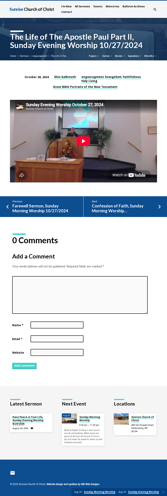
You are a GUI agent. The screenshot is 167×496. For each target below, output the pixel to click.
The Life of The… (59, 56)
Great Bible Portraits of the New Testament (85, 87)
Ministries (112, 6)
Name (17, 325)
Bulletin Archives (134, 6)
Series (106, 55)
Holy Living (89, 81)
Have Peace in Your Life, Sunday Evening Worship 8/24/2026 (28, 420)
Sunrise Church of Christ (142, 418)
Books (119, 55)
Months (149, 55)
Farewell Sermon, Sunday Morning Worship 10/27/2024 (40, 208)
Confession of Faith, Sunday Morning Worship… (118, 208)
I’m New (66, 6)
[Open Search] (155, 9)
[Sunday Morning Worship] (69, 418)
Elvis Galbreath (65, 77)
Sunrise (32, 9)
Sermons (24, 56)
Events (97, 6)
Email (17, 339)
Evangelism (113, 77)
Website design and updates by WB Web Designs (73, 484)
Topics (93, 55)
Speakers (134, 55)
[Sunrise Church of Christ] (121, 419)
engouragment (40, 56)
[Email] (12, 473)
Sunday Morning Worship (89, 418)
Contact (66, 12)
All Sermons (82, 6)
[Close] (163, 492)
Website (18, 352)
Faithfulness (132, 77)
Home (13, 56)
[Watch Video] (32, 428)
